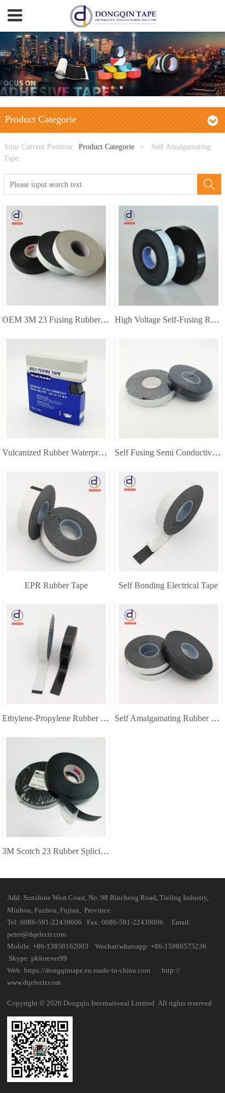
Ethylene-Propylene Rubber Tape (59, 718)
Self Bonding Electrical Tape (168, 585)
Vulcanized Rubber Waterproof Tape (65, 452)
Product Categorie (106, 146)
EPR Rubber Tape (56, 585)
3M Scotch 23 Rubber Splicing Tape (65, 851)
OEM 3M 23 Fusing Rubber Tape (61, 319)
